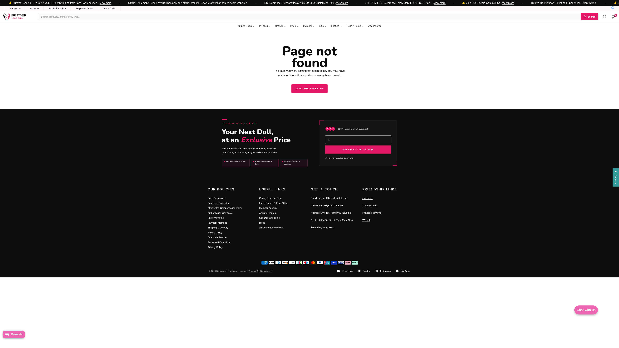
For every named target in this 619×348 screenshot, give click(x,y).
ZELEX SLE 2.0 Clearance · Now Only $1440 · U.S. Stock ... (405, 3)
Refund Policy (215, 232)
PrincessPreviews (372, 212)
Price (293, 25)
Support (14, 8)
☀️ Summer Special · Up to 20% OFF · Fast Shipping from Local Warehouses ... (60, 3)
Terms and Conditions (219, 242)
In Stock (263, 25)
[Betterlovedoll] (19, 16)
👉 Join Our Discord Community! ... (488, 3)
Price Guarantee (216, 198)
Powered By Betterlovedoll (260, 271)
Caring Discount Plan (270, 198)
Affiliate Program (268, 213)
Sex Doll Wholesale (269, 217)
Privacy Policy (215, 247)
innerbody (367, 198)
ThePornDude (369, 205)
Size (321, 25)
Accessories (375, 25)
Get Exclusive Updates (358, 149)
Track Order (109, 8)
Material (307, 25)
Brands (279, 25)
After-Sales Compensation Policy (225, 208)
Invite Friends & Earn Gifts (273, 203)
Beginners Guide (84, 8)
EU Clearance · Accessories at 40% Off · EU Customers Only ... (306, 3)
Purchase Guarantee (219, 203)
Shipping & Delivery (218, 227)
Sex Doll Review (57, 8)
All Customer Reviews (271, 227)
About (33, 8)
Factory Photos (216, 217)
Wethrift (366, 220)
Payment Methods (217, 222)
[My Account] (604, 16)
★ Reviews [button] (615, 177)
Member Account (268, 208)
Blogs (262, 222)
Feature (335, 25)
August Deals (245, 25)
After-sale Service (217, 237)
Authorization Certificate (220, 213)
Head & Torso (354, 25)
